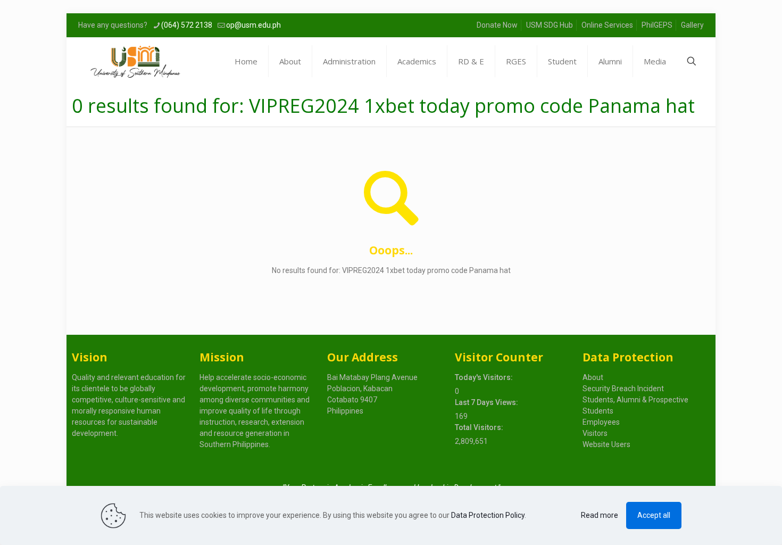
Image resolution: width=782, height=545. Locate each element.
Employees (601, 422)
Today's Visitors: (484, 377)
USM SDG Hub (549, 25)
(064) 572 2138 (186, 25)
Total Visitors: (480, 427)
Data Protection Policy (488, 515)
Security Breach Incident (623, 388)
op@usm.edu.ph (253, 25)
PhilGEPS (657, 25)
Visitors (595, 433)
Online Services (607, 25)
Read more (599, 515)
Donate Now (497, 25)
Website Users (606, 444)
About (593, 377)
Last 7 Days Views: (487, 402)
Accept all (653, 515)
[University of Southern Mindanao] (135, 61)
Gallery (692, 25)
